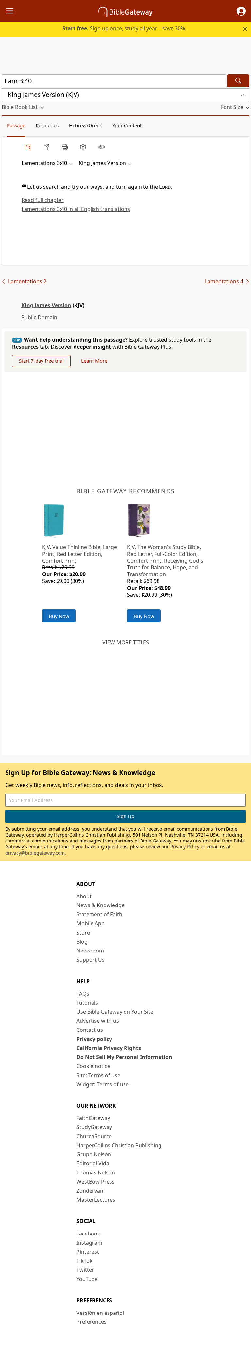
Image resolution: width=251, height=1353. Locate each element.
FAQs (82, 993)
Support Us (90, 959)
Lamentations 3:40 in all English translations (76, 208)
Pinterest (87, 1251)
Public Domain (39, 317)
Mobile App (90, 923)
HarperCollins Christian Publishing (118, 1145)
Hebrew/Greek (85, 125)
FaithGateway (93, 1118)
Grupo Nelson (93, 1154)
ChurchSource (94, 1136)
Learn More (94, 360)
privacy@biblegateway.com (35, 853)
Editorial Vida (92, 1163)
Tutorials (87, 1002)
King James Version (46, 305)
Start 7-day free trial (41, 360)
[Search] (238, 80)
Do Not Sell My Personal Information (124, 1057)
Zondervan (89, 1190)
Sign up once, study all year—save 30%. (124, 28)
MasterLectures (95, 1199)
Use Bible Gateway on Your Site (114, 1011)
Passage (16, 125)
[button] (241, 11)
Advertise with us (97, 1020)
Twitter (85, 1269)
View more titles (125, 642)
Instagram (89, 1242)
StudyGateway (94, 1127)
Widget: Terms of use (102, 1084)
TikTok (84, 1260)
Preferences (91, 1321)
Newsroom (90, 950)
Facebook (88, 1233)
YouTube (87, 1278)
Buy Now (59, 616)
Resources (47, 125)
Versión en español (100, 1312)
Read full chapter (43, 200)
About (84, 896)
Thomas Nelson (95, 1172)
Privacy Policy (184, 846)
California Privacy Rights (108, 1048)
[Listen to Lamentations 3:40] (101, 147)
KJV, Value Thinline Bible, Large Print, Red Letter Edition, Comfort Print (79, 553)
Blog (82, 941)
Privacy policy (94, 1039)
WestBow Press (95, 1181)
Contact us (89, 1029)
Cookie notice (93, 1066)
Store (83, 932)
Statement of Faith (99, 914)
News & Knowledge (100, 905)
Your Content (127, 125)
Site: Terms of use (98, 1075)
